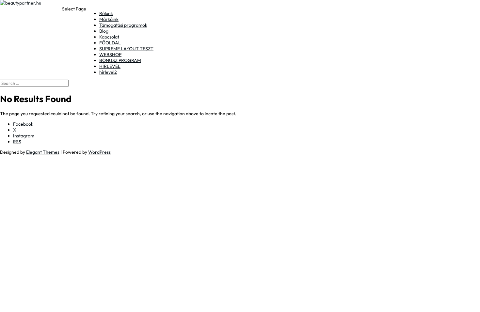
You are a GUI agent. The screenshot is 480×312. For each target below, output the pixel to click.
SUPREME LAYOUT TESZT (126, 49)
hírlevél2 (108, 72)
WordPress (99, 152)
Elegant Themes (42, 152)
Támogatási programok (123, 25)
